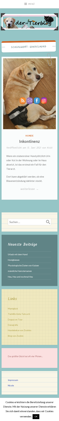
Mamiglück (13, 308)
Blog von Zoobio (15, 336)
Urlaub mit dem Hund (18, 254)
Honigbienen (14, 260)
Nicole (11, 385)
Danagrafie (13, 325)
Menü (31, 4)
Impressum (13, 380)
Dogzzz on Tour (15, 319)
